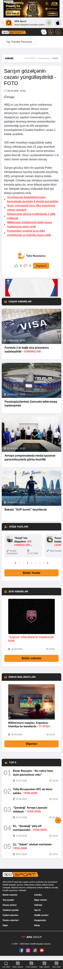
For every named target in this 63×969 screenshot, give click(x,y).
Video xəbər (56, 967)
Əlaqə (37, 925)
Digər (5, 925)
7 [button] (43, 563)
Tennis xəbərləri (11, 920)
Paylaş (40, 265)
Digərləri (31, 743)
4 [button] (31, 563)
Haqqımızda (40, 920)
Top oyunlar (8, 900)
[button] (15, 563)
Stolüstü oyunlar (11, 910)
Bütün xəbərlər (31, 658)
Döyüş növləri (9, 905)
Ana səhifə (6, 967)
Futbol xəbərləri (10, 915)
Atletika (38, 895)
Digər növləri (40, 900)
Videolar (38, 905)
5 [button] (35, 563)
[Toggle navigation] (57, 32)
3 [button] (27, 563)
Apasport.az (11, 117)
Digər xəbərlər (44, 967)
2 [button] (23, 563)
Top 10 (37, 910)
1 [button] (19, 563)
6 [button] (39, 563)
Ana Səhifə (29, 58)
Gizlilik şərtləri (41, 915)
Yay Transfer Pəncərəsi (19, 41)
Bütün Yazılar (31, 572)
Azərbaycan (43, 58)
